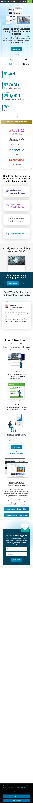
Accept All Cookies (16, 800)
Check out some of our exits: (16, 122)
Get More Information (16, 453)
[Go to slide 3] (18, 54)
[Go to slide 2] (16, 54)
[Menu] (2, 1)
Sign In (24, 283)
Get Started (16, 447)
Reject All (16, 796)
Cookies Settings (16, 791)
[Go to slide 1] (14, 54)
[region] (16, 793)
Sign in (24, 1)
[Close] (30, 786)
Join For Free (13, 283)
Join (29, 2)
